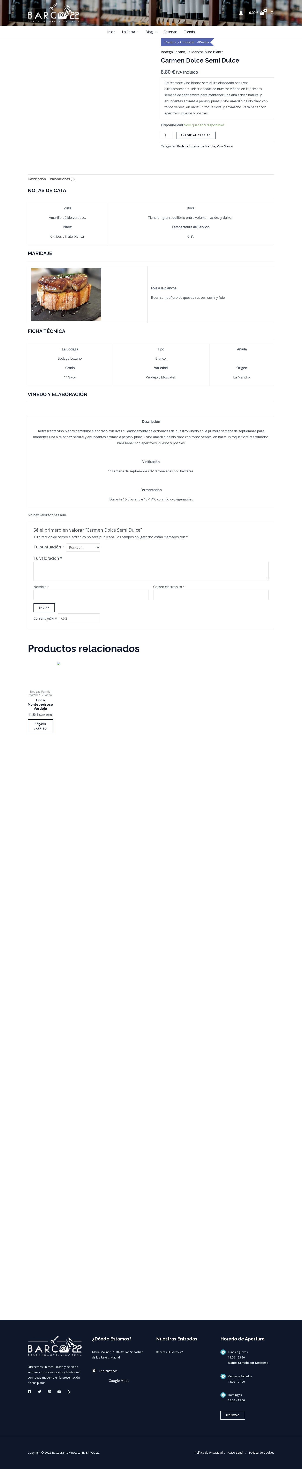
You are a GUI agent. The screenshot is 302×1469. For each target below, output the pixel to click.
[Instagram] (49, 1392)
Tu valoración (47, 558)
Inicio (111, 32)
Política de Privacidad (209, 1452)
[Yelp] (69, 1392)
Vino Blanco (214, 52)
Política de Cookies (261, 1452)
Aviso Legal (235, 1452)
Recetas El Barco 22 (169, 1352)
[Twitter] (39, 1392)
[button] (272, 13)
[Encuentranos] (105, 1371)
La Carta (128, 32)
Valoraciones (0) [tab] (62, 179)
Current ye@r (45, 618)
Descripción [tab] (37, 179)
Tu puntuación (48, 547)
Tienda (189, 32)
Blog (149, 32)
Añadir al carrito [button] (40, 726)
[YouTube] (59, 1392)
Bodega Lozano (173, 52)
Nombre (41, 587)
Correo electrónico (169, 587)
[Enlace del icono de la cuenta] (241, 13)
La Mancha (195, 52)
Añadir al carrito (196, 135)
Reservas (171, 32)
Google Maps (119, 1380)
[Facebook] (29, 1392)
